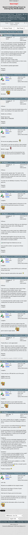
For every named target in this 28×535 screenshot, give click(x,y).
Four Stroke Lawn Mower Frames (9, 19)
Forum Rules (4, 521)
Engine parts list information (15, 493)
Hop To (19, 31)
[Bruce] (2, 80)
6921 (26, 473)
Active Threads (14, 24)
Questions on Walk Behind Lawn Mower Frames (12, 17)
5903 (26, 389)
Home (25, 521)
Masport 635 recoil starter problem (12, 35)
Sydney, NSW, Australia (23, 81)
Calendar (17, 23)
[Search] (24, 23)
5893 (26, 191)
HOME (11, 524)
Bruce (12, 98)
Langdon (11, 75)
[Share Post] (23, 35)
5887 (26, 35)
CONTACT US (15, 524)
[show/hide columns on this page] (27, 23)
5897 (26, 277)
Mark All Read (11, 521)
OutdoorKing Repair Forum (7, 14)
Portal (6, 23)
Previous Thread (7, 28)
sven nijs (11, 473)
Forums (4, 15)
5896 (26, 256)
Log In (25, 14)
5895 (26, 213)
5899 (26, 335)
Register (19, 14)
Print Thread (4, 31)
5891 (26, 127)
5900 (26, 361)
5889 (26, 74)
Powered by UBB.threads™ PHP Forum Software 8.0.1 (14, 526)
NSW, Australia (23, 40)
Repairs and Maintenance (14, 15)
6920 (26, 412)
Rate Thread (11, 31)
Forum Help (20, 521)
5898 (26, 311)
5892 (26, 162)
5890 (26, 98)
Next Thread (20, 28)
